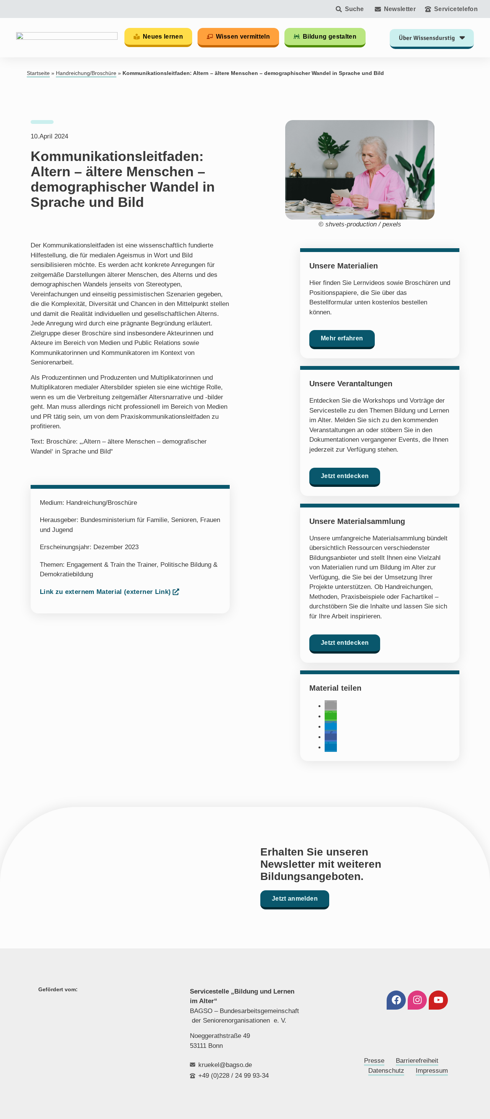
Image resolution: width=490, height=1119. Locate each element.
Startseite (38, 73)
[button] (331, 706)
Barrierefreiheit (417, 1060)
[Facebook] (396, 1000)
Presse (374, 1060)
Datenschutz (386, 1070)
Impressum (432, 1070)
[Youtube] (438, 1000)
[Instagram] (417, 1000)
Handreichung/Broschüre (86, 73)
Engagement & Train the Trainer (112, 564)
